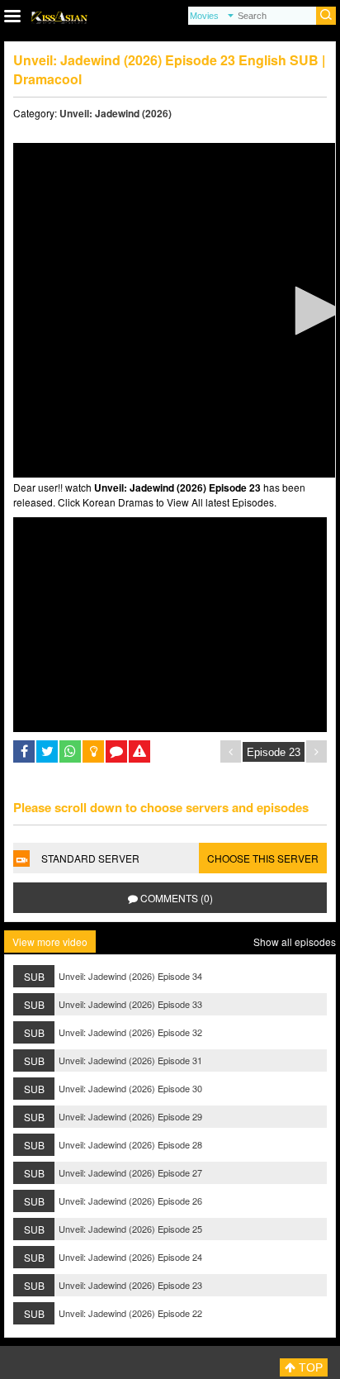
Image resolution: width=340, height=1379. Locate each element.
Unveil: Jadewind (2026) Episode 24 (130, 1256)
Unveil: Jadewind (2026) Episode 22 (130, 1313)
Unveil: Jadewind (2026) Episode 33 (130, 1003)
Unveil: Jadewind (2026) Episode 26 (130, 1200)
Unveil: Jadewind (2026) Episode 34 (130, 975)
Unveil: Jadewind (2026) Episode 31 (130, 1060)
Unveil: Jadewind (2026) (115, 113)
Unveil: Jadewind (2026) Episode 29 (130, 1116)
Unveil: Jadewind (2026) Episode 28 (130, 1144)
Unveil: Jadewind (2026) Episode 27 (130, 1172)
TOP (309, 1367)
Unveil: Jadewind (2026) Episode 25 (130, 1228)
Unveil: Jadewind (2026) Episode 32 (130, 1032)
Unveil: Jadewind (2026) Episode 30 (130, 1088)
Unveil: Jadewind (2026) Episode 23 (130, 1284)
